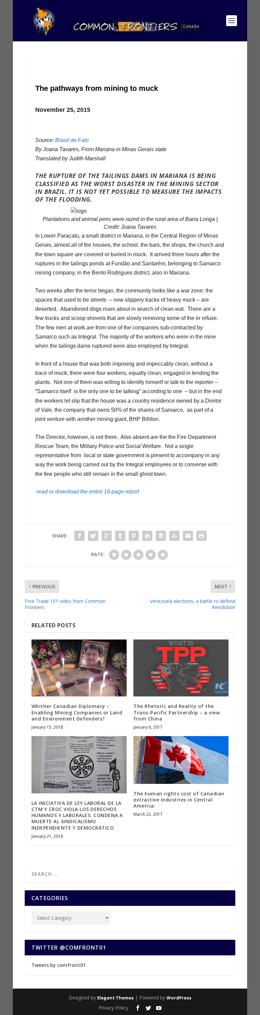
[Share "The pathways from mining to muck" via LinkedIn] (147, 536)
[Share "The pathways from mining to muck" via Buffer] (161, 536)
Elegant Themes (115, 998)
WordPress (179, 998)
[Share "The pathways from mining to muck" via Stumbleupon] (174, 536)
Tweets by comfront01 (58, 965)
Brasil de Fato (72, 140)
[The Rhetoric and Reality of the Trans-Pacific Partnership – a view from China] (181, 668)
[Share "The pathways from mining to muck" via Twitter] (93, 536)
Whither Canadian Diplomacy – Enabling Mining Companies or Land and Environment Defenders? (77, 712)
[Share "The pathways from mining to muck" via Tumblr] (120, 536)
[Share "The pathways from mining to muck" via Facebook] (79, 536)
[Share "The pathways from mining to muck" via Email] (188, 536)
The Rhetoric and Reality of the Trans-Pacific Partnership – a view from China (176, 712)
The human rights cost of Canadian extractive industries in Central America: (178, 799)
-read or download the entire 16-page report (87, 491)
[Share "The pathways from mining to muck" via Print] (201, 536)
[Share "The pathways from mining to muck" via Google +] (106, 536)
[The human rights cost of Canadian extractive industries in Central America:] (181, 760)
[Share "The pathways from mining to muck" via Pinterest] (133, 536)
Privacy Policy (113, 1007)
